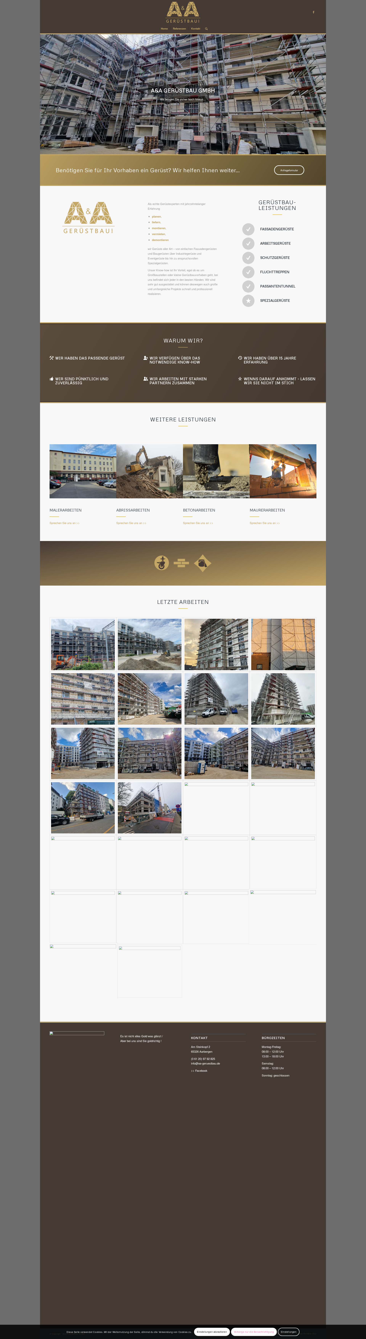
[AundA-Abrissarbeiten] (149, 471)
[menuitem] (164, 28)
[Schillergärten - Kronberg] (149, 971)
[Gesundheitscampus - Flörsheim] (216, 644)
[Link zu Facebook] (313, 12)
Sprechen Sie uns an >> (65, 523)
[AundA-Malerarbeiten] (83, 471)
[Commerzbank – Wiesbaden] (283, 916)
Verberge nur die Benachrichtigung (254, 1331)
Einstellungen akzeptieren (212, 1331)
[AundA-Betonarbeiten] (216, 471)
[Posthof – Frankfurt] (83, 971)
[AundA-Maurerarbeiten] (283, 471)
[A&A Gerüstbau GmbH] (183, 12)
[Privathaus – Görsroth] (216, 916)
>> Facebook (199, 1070)
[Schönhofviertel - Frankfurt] (149, 699)
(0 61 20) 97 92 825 (203, 1059)
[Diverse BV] (83, 808)
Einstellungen (289, 1331)
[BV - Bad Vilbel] (83, 644)
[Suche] (205, 28)
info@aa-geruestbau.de (205, 1063)
